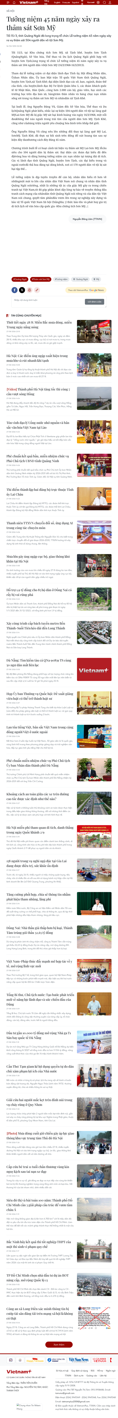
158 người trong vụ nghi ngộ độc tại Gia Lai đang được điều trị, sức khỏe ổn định (36, 863)
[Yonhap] (47, 1360)
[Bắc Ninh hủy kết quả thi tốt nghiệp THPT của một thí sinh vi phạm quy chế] (94, 1251)
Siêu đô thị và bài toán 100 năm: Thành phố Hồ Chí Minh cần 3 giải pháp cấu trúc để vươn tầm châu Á (39, 1205)
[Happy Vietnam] (26, 1360)
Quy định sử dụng (79, 1370)
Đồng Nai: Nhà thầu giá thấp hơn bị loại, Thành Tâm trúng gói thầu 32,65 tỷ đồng (39, 930)
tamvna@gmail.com (65, 1393)
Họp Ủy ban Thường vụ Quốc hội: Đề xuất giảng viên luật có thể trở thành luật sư (39, 696)
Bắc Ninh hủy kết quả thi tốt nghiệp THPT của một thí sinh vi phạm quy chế (38, 1244)
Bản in (29, 290)
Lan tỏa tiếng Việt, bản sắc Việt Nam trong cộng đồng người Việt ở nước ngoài (39, 729)
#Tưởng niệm (61, 279)
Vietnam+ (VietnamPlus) (29, 2)
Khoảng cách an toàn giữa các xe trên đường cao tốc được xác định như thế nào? (37, 796)
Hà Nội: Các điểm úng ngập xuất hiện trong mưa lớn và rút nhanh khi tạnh (37, 358)
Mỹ (97, 279)
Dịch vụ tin (78, 1375)
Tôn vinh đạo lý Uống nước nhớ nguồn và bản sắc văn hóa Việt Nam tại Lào (37, 425)
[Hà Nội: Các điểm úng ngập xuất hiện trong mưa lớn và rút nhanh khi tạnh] (94, 364)
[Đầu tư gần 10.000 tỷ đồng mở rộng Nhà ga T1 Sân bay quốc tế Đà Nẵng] (94, 1042)
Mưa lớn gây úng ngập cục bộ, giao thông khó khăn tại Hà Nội (38, 558)
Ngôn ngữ (110, 1370)
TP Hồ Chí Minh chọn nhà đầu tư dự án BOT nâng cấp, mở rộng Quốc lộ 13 (37, 1277)
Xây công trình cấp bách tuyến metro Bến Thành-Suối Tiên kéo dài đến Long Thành (35, 625)
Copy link (37, 290)
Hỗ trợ (100, 1370)
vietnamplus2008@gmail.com (76, 1401)
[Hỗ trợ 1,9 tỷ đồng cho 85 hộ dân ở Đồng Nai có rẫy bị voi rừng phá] (94, 599)
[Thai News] (10, 1360)
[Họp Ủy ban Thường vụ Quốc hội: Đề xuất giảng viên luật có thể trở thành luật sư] (94, 702)
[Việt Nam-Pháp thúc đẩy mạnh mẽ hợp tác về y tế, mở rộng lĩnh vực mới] (94, 970)
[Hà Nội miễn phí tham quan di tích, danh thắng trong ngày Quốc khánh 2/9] (94, 836)
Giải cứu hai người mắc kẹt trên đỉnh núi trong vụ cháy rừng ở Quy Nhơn (39, 1102)
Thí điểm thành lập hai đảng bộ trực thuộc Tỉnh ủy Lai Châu (40, 491)
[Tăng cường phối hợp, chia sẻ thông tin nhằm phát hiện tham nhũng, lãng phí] (94, 903)
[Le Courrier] (90, 1360)
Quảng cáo (91, 1375)
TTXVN (68, 1375)
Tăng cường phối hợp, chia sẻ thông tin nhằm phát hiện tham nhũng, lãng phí (38, 896)
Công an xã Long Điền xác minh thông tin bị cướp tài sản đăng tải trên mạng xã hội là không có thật (39, 1313)
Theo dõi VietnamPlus (78, 290)
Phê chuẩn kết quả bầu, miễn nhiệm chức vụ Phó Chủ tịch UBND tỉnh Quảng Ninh (37, 458)
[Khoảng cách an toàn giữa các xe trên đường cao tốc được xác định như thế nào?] (94, 803)
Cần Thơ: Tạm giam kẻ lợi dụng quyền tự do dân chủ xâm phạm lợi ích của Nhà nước (40, 1068)
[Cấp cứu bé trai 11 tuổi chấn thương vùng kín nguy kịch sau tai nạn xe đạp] (94, 1175)
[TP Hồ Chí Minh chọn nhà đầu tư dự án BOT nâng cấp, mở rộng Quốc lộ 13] (94, 1284)
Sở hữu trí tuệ (62, 1370)
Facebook (15, 290)
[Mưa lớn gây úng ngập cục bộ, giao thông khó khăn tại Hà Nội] (94, 565)
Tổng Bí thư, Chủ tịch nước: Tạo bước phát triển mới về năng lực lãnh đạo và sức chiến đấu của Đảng (40, 999)
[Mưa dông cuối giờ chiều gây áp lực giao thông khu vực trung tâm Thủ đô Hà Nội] (94, 1142)
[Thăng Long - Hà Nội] (98, 2)
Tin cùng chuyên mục (26, 315)
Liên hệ (103, 1375)
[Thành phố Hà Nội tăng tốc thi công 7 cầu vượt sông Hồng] (94, 398)
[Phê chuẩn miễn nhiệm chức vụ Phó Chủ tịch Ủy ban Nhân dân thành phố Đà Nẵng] (94, 769)
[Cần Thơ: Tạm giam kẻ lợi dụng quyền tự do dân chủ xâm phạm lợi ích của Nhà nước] (94, 1075)
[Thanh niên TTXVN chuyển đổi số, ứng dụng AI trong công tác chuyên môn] (94, 532)
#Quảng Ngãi (19, 279)
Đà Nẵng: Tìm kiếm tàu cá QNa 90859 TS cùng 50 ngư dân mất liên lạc (38, 662)
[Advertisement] (59, 246)
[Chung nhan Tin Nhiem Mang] (29, 1407)
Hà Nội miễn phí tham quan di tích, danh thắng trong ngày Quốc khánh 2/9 (40, 829)
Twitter (22, 290)
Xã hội (10, 11)
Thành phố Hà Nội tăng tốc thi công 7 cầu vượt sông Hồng (38, 391)
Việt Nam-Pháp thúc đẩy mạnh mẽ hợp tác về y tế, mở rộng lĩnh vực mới (39, 963)
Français (66, 2)
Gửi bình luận (94, 302)
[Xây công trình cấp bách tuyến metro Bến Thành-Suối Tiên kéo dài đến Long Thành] (94, 632)
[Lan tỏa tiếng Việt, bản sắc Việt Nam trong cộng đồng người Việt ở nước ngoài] (94, 736)
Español (75, 2)
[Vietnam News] (69, 1360)
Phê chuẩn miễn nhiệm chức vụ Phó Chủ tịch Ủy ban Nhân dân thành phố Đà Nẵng (38, 762)
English (57, 2)
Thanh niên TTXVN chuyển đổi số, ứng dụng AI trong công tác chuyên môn (39, 525)
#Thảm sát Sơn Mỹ (41, 279)
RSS (92, 1370)
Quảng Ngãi (82, 279)
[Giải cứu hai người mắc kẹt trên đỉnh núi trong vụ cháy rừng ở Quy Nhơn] (94, 1109)
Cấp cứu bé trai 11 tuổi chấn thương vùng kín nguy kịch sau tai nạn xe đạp (37, 1169)
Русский (90, 2)
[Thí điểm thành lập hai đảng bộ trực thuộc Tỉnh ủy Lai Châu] (94, 498)
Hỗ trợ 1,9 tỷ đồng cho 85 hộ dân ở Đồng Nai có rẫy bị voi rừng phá (39, 592)
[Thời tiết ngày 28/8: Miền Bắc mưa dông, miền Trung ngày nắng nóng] (94, 331)
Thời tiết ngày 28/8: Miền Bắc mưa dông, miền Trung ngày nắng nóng (39, 324)
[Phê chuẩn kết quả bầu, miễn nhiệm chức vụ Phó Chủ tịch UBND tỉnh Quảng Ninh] (94, 465)
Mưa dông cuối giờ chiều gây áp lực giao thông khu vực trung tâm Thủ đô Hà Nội (40, 1135)
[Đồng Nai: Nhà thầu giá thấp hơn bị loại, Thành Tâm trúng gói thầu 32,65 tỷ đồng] (94, 937)
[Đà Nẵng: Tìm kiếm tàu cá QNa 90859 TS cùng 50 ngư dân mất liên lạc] (94, 669)
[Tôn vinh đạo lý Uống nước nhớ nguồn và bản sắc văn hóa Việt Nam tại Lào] (94, 431)
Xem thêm (59, 1344)
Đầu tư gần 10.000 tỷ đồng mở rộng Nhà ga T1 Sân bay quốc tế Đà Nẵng (38, 1035)
